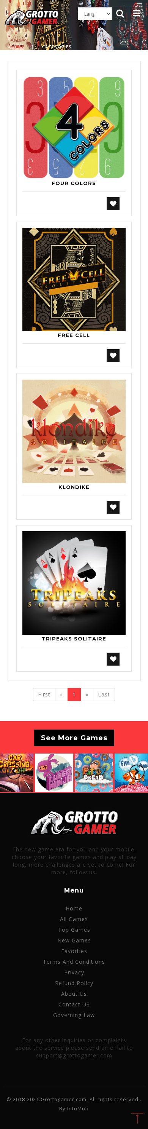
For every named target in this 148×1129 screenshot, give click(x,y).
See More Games (74, 738)
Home (18, 47)
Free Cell (74, 335)
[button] (13, 771)
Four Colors (74, 183)
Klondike (74, 487)
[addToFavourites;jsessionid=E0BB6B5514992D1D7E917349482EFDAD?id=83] (113, 507)
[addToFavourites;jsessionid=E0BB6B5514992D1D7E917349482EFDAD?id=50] (113, 203)
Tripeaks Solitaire (74, 639)
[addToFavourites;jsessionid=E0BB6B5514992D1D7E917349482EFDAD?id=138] (113, 659)
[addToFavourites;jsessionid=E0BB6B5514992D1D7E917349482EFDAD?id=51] (113, 355)
